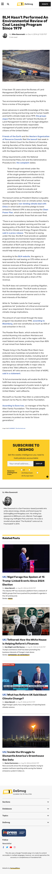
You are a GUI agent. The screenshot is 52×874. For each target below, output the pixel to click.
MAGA (10, 598)
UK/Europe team (27, 476)
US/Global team (27, 473)
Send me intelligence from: (12, 472)
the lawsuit (32, 139)
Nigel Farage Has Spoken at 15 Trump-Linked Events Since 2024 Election (23, 580)
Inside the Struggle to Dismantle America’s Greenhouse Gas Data (23, 755)
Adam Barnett (10, 588)
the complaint (22, 163)
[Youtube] (11, 847)
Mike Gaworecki (18, 34)
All (24, 470)
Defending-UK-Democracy (19, 655)
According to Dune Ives (13, 406)
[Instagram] (15, 847)
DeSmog (29, 4)
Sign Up (39, 463)
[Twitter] (7, 847)
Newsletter (7, 843)
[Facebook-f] (3, 847)
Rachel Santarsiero (11, 763)
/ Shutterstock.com (17, 428)
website (24, 256)
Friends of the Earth (11, 136)
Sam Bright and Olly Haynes (15, 647)
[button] (26, 802)
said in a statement (11, 373)
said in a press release (12, 233)
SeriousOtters (15, 868)
